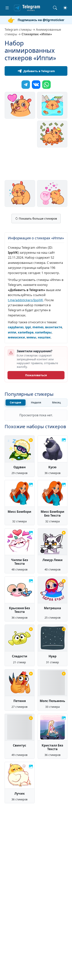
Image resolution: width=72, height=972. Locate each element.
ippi (28, 327)
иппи (12, 332)
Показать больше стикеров (37, 218)
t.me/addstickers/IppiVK (25, 300)
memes (38, 327)
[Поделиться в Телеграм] (26, 84)
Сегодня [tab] (15, 402)
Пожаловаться (36, 375)
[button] (7, 8)
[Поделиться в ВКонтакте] (36, 84)
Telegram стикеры (18, 29)
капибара (26, 332)
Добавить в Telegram (39, 71)
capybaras (16, 327)
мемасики (16, 337)
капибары (43, 332)
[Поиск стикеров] (55, 7)
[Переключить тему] (65, 7)
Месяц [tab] (56, 402)
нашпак (44, 337)
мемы (31, 337)
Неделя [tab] (36, 402)
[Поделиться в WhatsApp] (46, 84)
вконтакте (53, 327)
